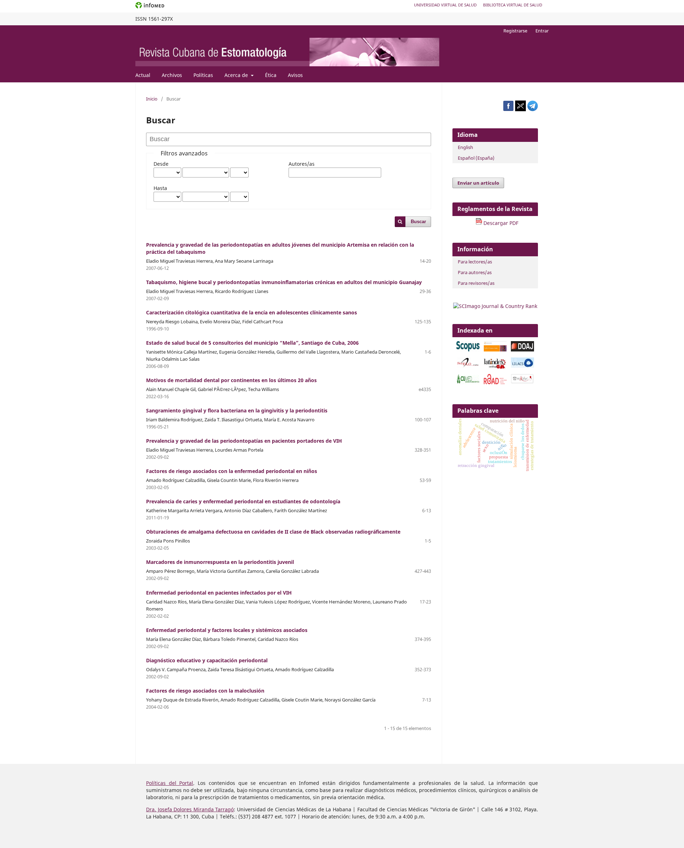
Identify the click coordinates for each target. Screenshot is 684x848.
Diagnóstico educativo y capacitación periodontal (207, 660)
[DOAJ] (522, 349)
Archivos (172, 75)
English (465, 147)
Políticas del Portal (169, 783)
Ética (270, 75)
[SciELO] (468, 366)
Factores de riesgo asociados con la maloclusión (205, 690)
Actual (142, 75)
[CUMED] (468, 382)
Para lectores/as (475, 261)
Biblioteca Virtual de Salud (512, 4)
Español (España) (476, 158)
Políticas (203, 75)
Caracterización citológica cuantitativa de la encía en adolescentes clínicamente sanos (251, 312)
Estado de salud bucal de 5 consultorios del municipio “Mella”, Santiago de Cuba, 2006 (252, 342)
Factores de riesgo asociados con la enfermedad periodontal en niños (231, 471)
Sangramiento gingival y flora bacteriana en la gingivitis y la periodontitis (236, 410)
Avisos (295, 75)
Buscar (418, 221)
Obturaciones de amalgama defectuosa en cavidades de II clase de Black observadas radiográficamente (273, 531)
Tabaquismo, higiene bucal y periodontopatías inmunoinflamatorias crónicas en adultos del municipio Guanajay (284, 282)
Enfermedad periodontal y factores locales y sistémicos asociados (226, 630)
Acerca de (236, 75)
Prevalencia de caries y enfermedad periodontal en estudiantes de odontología (243, 501)
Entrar (542, 30)
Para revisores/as (476, 283)
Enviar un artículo (478, 183)
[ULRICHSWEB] (522, 382)
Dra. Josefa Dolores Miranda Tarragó (190, 809)
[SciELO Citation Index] (495, 349)
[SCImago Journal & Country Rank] (495, 306)
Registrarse (515, 30)
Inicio (151, 99)
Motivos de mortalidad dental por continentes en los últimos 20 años (231, 380)
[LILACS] (522, 366)
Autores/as (302, 163)
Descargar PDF (500, 223)
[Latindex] (495, 364)
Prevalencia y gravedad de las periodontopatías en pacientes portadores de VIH (244, 440)
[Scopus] (468, 349)
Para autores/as (475, 272)
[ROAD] (495, 382)
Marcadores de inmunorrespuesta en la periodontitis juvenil (220, 562)
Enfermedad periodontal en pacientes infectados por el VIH (219, 592)
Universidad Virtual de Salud (445, 4)
